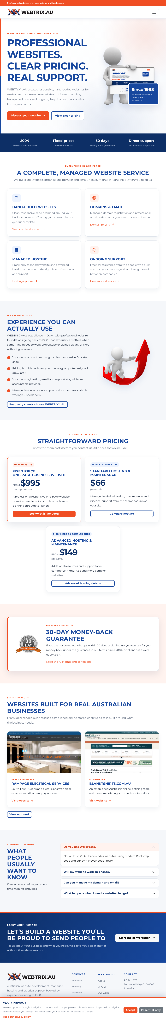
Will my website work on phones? (87, 871)
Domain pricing (100, 224)
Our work (103, 992)
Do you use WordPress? (80, 846)
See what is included (44, 513)
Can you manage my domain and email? (91, 882)
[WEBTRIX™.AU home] (30, 12)
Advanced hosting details (83, 583)
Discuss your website (26, 115)
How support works (103, 281)
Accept (130, 1010)
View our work (19, 814)
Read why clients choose (37, 404)
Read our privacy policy (17, 1017)
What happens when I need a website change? (96, 893)
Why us (102, 986)
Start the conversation (135, 937)
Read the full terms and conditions (68, 661)
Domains (77, 992)
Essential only (151, 1010)
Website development (27, 229)
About (101, 980)
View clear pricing (67, 115)
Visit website (20, 800)
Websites (77, 980)
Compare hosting (122, 513)
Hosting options (23, 281)
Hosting (76, 986)
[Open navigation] (154, 12)
